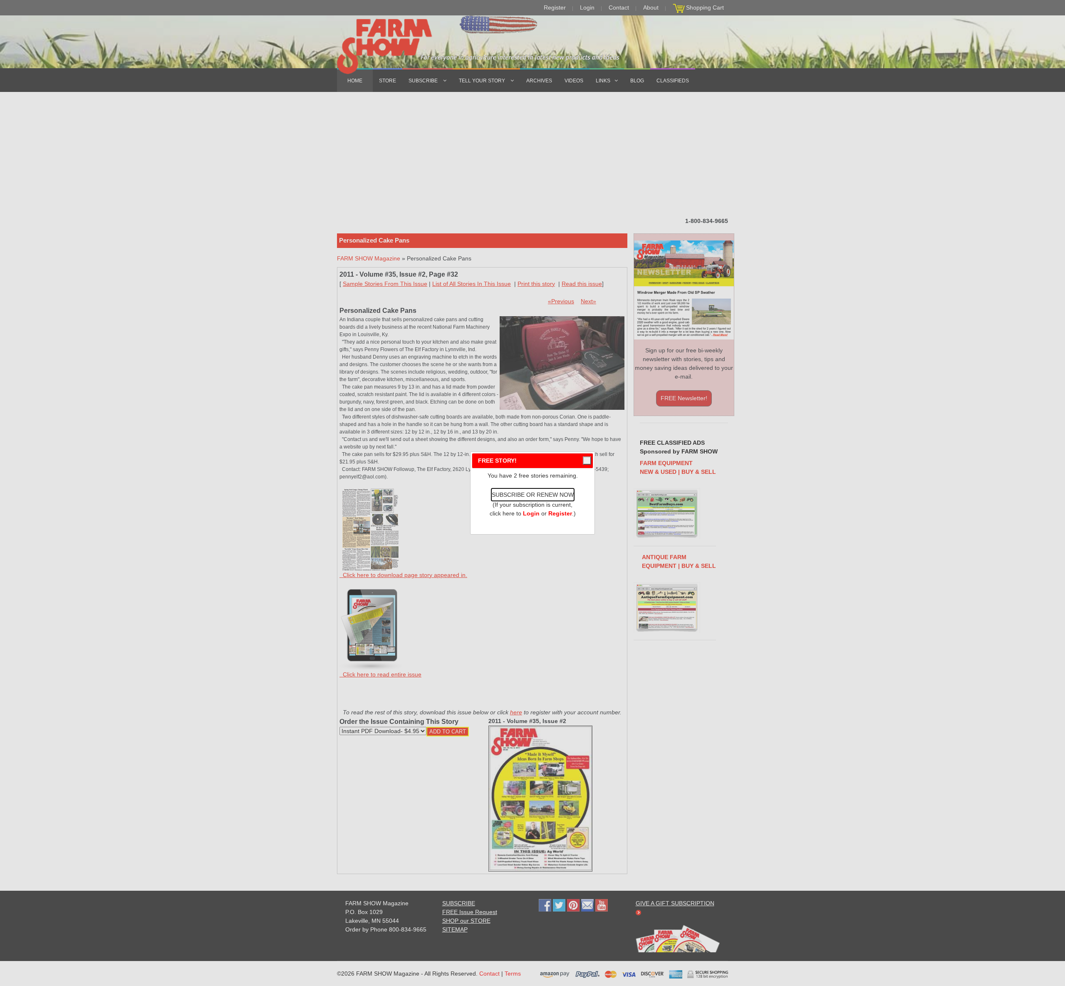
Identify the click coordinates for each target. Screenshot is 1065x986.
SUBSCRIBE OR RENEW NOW (533, 494)
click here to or (531, 513)
